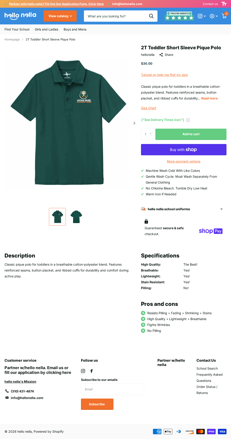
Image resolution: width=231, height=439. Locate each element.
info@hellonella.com (27, 398)
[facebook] (91, 371)
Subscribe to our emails (99, 380)
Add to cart (190, 134)
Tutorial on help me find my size (164, 75)
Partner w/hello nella (171, 362)
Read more (209, 98)
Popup (188, 120)
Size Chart (148, 108)
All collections (46, 29)
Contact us (210, 4)
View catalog (59, 16)
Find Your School (17, 29)
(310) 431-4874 (22, 391)
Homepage (12, 39)
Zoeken (151, 16)
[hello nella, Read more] (202, 16)
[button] (134, 123)
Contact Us (206, 360)
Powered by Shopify (49, 431)
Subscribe (97, 404)
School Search (207, 368)
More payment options (183, 161)
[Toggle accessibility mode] (224, 4)
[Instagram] (83, 371)
